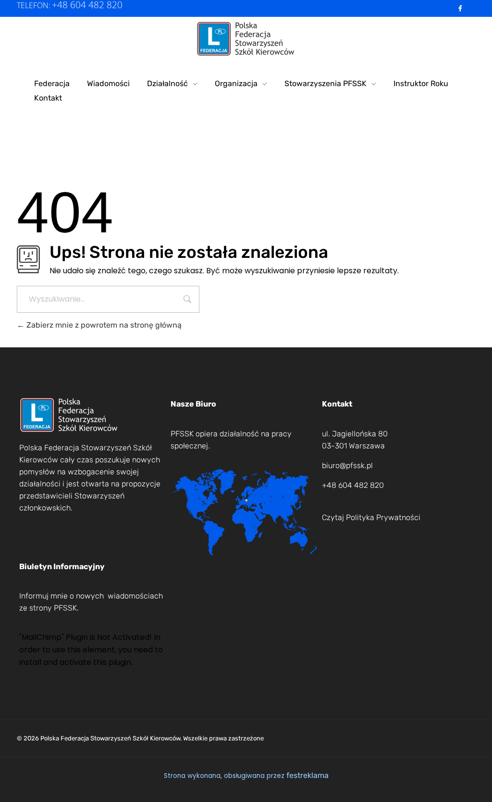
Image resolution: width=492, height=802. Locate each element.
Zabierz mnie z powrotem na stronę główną (103, 325)
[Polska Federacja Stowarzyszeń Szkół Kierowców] (246, 39)
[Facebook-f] (460, 8)
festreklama (307, 775)
